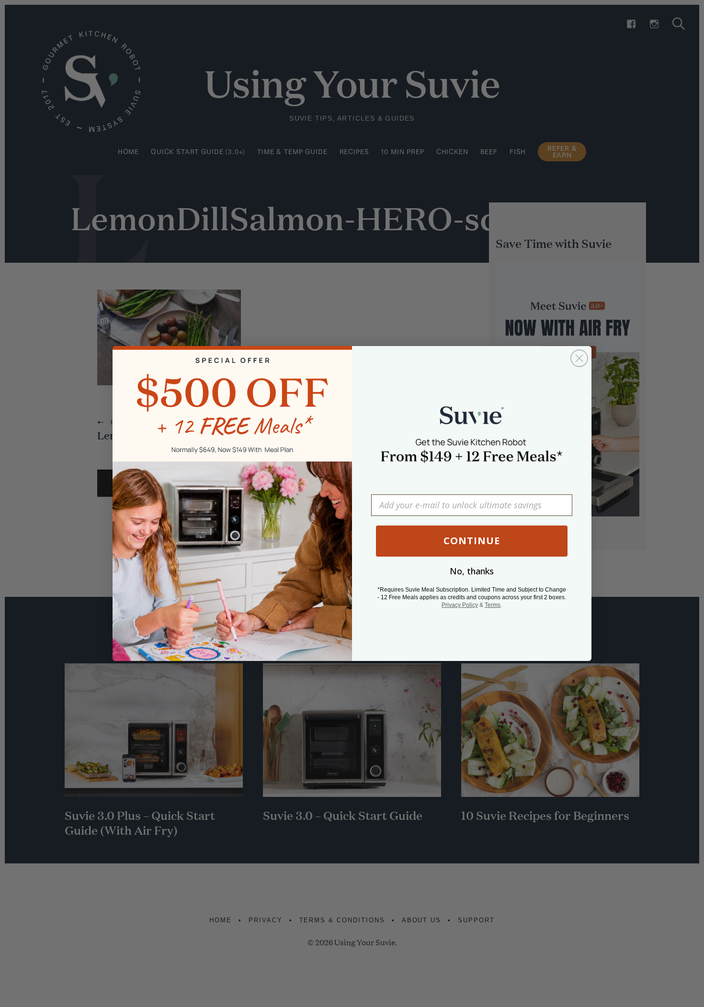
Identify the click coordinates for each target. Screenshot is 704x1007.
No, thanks (472, 571)
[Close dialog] (579, 358)
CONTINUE (471, 540)
